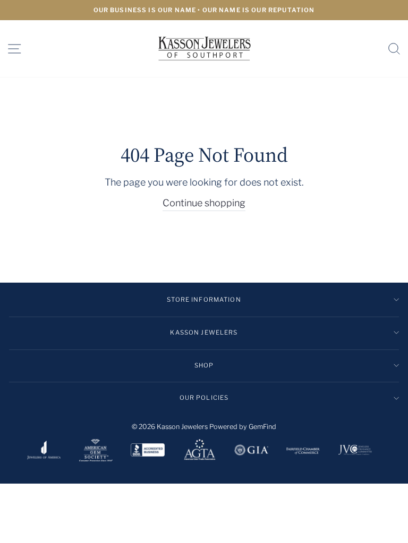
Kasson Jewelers (203, 332)
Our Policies (204, 397)
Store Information (204, 299)
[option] (204, 10)
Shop (204, 365)
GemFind (262, 427)
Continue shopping (204, 202)
